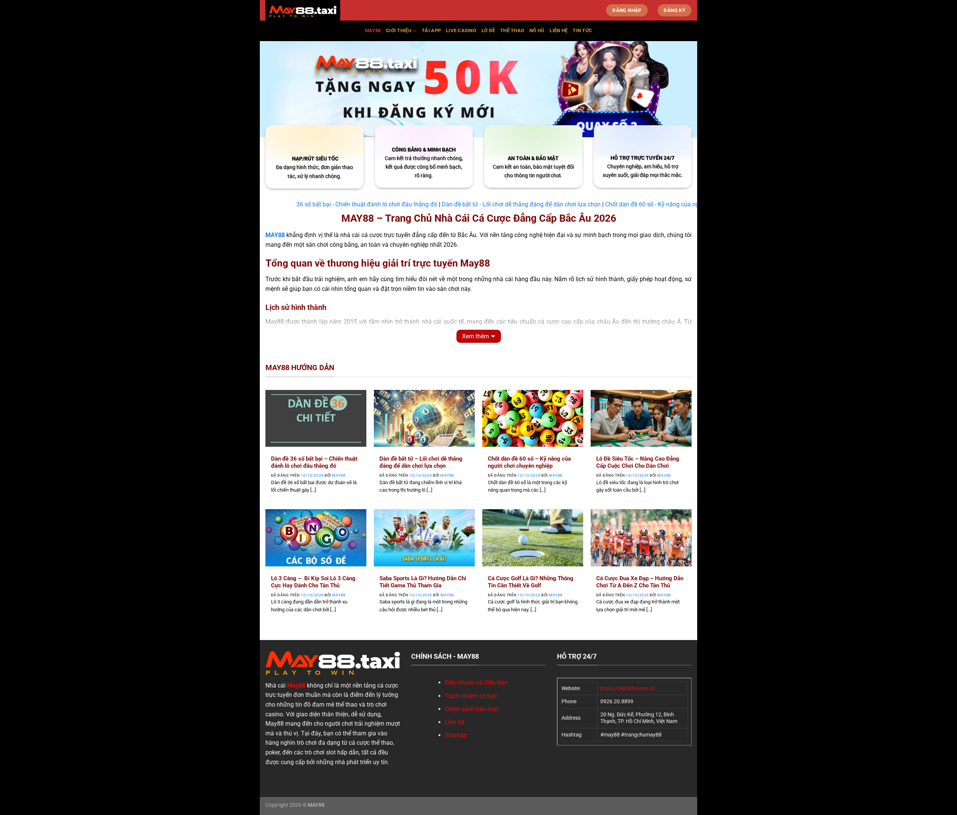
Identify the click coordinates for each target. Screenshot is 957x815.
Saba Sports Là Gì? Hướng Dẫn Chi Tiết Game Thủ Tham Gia (422, 582)
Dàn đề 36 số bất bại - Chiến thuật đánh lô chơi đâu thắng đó (328, 204)
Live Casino (461, 30)
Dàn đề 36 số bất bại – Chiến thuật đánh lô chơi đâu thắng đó (314, 462)
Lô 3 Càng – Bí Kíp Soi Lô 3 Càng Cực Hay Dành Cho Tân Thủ (313, 582)
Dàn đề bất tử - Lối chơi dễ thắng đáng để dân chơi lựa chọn (493, 204)
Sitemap (456, 735)
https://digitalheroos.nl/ (628, 688)
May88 (373, 30)
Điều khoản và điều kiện (476, 682)
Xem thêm (475, 336)
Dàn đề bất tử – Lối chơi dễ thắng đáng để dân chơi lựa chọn (420, 462)
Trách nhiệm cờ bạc (471, 695)
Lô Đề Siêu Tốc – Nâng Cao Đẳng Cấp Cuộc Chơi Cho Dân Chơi (637, 462)
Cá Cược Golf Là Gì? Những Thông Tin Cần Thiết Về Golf (530, 582)
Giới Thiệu (399, 30)
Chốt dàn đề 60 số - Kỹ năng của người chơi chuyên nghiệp (654, 204)
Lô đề (488, 30)
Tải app (431, 30)
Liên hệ (558, 30)
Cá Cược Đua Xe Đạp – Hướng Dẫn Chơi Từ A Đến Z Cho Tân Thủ (639, 582)
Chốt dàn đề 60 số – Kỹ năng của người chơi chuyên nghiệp (529, 462)
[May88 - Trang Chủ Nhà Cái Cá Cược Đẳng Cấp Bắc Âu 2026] (302, 11)
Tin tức (582, 30)
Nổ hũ (536, 30)
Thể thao (512, 30)
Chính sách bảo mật (471, 709)
